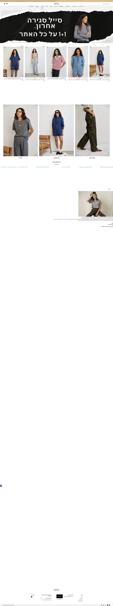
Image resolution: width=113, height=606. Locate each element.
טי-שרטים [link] (42, 7)
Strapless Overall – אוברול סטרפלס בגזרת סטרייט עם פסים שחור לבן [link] (35, 78)
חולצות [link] (42, 6)
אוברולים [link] (55, 6)
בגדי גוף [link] (42, 8)
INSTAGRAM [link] (56, 164)
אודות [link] (82, 596)
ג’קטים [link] (47, 6)
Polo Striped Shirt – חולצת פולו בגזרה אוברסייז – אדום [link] (56, 77)
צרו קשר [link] (82, 597)
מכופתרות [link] (42, 9)
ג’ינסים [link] (37, 7)
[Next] (1, 57)
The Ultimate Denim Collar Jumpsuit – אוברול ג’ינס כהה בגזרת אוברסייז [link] (99, 78)
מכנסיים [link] (37, 6)
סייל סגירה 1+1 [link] (81, 6)
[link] (1, 486)
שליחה (40, 598)
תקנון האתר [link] (81, 598)
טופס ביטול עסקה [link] (80, 601)
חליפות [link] (51, 6)
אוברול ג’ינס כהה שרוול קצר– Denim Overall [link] (13, 77)
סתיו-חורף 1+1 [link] (74, 6)
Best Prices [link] (32, 6)
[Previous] (109, 189)
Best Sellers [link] (61, 6)
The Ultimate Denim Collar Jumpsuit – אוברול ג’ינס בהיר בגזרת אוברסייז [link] (78, 78)
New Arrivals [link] (67, 6)
